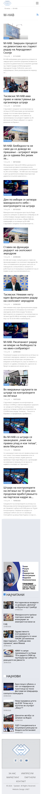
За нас (12, 773)
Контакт (21, 781)
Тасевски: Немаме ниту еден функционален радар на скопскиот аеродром (21, 297)
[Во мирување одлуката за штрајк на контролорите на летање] (16, 378)
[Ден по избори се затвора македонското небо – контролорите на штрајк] (16, 188)
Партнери (30, 777)
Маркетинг (12, 777)
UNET (27, 789)
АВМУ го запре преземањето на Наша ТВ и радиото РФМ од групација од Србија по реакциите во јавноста (20, 655)
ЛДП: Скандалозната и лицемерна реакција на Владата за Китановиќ (26, 727)
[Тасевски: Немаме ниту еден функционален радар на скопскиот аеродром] (16, 283)
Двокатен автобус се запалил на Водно (24, 716)
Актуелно (7, 141)
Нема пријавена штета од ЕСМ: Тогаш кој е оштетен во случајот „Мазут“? (25, 704)
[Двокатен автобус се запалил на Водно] (9, 718)
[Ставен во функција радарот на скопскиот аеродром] (16, 235)
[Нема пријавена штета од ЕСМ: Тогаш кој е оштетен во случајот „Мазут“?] (9, 703)
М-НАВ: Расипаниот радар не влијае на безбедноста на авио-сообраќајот (20, 345)
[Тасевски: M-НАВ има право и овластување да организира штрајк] (16, 84)
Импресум (27, 773)
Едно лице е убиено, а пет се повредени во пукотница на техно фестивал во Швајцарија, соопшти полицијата (21, 689)
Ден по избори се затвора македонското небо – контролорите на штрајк (20, 203)
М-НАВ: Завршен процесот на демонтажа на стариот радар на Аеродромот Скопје (20, 47)
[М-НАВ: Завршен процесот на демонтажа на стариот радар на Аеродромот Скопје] (16, 31)
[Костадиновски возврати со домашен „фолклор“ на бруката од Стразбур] (9, 605)
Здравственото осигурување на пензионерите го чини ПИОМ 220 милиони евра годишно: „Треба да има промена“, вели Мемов (20, 637)
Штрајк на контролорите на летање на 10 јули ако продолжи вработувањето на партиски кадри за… (20, 492)
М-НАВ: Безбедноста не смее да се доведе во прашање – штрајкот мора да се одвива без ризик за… (20, 152)
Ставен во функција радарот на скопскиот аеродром (18, 250)
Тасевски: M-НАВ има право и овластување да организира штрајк (19, 99)
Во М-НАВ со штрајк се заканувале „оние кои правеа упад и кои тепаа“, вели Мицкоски (20, 441)
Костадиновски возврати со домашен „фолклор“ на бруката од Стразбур (26, 604)
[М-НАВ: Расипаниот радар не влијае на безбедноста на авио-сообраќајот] (16, 330)
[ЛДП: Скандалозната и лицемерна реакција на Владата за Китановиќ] (9, 728)
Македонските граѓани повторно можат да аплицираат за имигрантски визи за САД (20, 619)
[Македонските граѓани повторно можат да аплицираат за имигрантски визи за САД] (9, 617)
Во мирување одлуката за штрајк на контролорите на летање (20, 392)
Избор (6, 38)
